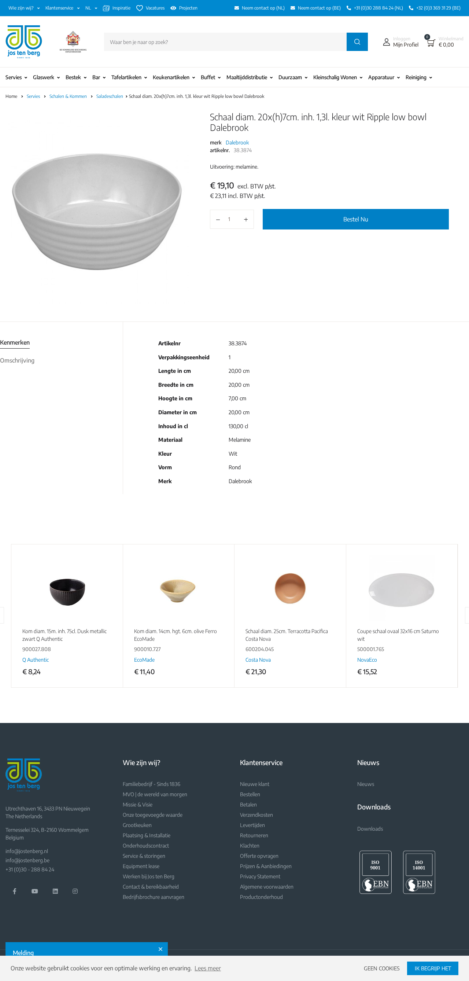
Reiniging (416, 77)
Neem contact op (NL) (263, 8)
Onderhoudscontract (146, 845)
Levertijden (252, 825)
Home (11, 96)
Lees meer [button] (208, 968)
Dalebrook (237, 142)
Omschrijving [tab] (17, 360)
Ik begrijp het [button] (433, 968)
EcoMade (144, 660)
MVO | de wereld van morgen (155, 794)
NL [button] (88, 8)
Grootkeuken (137, 825)
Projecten (188, 8)
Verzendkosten (256, 815)
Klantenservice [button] (59, 8)
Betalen (248, 804)
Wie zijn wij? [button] (21, 8)
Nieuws (365, 784)
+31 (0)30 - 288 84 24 (29, 869)
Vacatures (155, 8)
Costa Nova (258, 660)
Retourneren (254, 835)
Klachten (249, 845)
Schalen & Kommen (68, 96)
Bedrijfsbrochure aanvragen (153, 897)
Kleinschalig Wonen (335, 77)
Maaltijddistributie (246, 77)
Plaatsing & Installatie (146, 835)
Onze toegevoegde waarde (152, 815)
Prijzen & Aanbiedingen (266, 866)
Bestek (73, 77)
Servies (13, 77)
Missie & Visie (137, 804)
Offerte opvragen (259, 856)
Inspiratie (121, 8)
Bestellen (250, 794)
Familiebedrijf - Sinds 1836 (151, 784)
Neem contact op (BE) (319, 8)
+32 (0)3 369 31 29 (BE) (438, 8)
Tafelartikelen (126, 77)
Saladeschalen (110, 96)
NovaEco (367, 660)
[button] (399, 42)
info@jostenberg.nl (26, 851)
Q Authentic (35, 660)
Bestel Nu (355, 219)
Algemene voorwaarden (266, 886)
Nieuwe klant (254, 784)
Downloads (370, 829)
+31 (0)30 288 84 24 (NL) (378, 8)
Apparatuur (381, 77)
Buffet (208, 77)
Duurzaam (290, 77)
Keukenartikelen (171, 77)
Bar (96, 77)
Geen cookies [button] (382, 968)
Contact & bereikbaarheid (151, 886)
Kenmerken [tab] (15, 342)
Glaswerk (43, 77)
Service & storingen (144, 856)
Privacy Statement (260, 876)
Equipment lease (141, 866)
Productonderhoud (261, 897)
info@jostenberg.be (27, 860)
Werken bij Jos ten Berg (148, 876)
